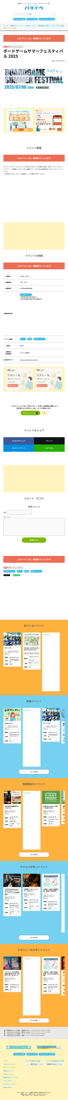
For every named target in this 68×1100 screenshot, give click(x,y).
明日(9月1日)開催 (32, 19)
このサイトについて (9, 1064)
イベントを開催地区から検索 (55, 1061)
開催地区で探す (44, 25)
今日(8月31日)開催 (19, 19)
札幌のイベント (24, 1094)
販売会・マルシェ (39, 339)
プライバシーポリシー (10, 1084)
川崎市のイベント (26, 295)
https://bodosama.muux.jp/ (29, 360)
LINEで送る (49, 448)
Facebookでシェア (18, 441)
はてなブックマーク (18, 448)
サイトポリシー (8, 1081)
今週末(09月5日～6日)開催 (47, 19)
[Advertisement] (34, 196)
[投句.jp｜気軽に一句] (19, 379)
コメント (7, 517)
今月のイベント (30, 25)
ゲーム (23, 339)
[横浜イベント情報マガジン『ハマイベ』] (34, 7)
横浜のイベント (32, 1094)
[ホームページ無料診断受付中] (19, 120)
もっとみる (34, 772)
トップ (5, 25)
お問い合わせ (7, 1087)
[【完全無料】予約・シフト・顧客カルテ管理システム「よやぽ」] (48, 120)
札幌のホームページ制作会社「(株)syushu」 (35, 1095)
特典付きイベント (16, 25)
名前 (4, 512)
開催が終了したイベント (10, 1077)
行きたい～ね (29, 413)
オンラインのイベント (42, 1094)
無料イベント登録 (9, 28)
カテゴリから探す (58, 25)
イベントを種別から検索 (32, 1061)
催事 (30, 339)
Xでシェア (49, 441)
